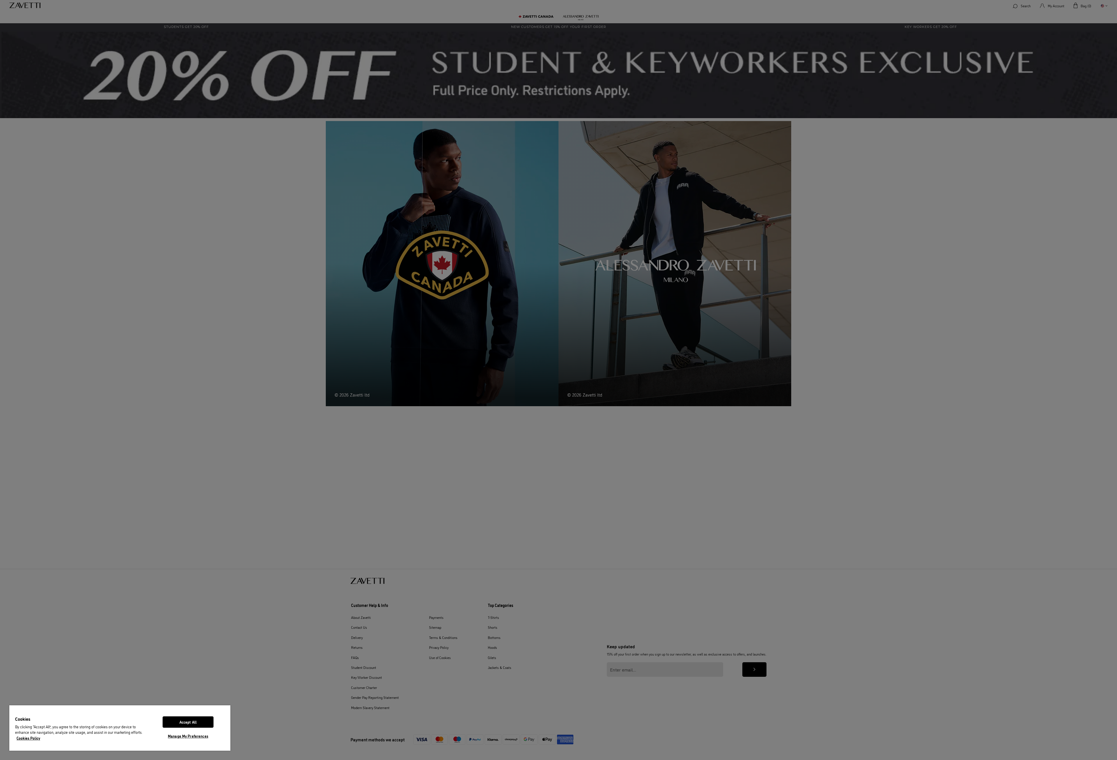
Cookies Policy (28, 738)
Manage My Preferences (188, 735)
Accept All (188, 722)
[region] (119, 728)
